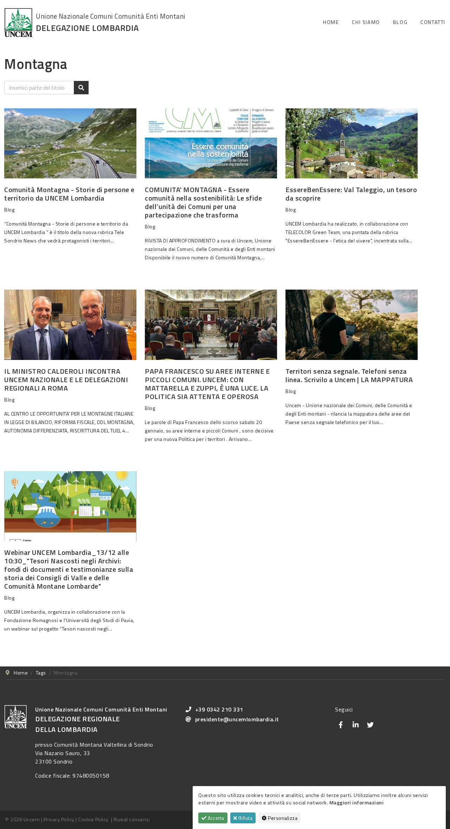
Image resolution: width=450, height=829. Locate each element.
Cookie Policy (93, 819)
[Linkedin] (355, 724)
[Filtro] (81, 87)
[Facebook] (340, 724)
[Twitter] (370, 724)
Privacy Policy (59, 819)
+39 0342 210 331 (219, 709)
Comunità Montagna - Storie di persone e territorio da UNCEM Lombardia (69, 193)
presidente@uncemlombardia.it (237, 719)
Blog (400, 22)
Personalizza (282, 818)
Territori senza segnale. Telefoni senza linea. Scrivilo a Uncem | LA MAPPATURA (349, 375)
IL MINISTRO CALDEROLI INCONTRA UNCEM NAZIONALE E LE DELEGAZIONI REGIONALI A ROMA (66, 379)
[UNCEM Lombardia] (18, 22)
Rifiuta (244, 818)
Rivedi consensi (132, 819)
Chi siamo (366, 22)
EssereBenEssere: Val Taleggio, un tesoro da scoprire (351, 193)
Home (331, 22)
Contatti (432, 22)
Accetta (215, 818)
